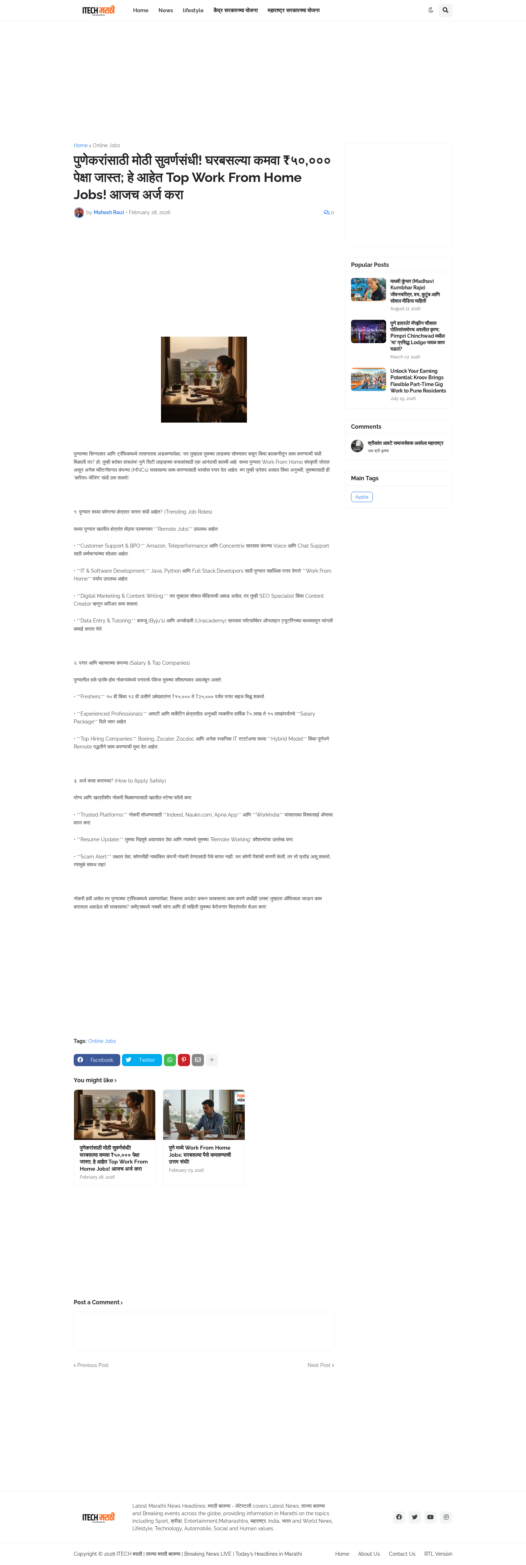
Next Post (319, 1365)
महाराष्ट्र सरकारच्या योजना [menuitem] (294, 10)
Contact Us (402, 1554)
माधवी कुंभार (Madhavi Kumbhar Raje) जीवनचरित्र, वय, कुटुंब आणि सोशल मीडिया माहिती (415, 291)
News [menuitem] (166, 10)
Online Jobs (106, 145)
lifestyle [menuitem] (193, 10)
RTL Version (438, 1554)
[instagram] (446, 1517)
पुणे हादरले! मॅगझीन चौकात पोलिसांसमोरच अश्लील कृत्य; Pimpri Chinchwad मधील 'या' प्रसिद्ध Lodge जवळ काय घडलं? (417, 336)
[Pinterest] (184, 1060)
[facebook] (399, 1517)
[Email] (198, 1060)
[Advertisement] (263, 82)
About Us (369, 1554)
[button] (431, 10)
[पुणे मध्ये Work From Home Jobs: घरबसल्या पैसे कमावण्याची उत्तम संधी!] (203, 1115)
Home (81, 145)
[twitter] (415, 1517)
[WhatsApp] (170, 1060)
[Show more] (212, 1060)
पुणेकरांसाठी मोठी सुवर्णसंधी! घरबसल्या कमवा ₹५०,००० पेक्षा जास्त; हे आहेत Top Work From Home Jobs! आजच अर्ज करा (114, 1158)
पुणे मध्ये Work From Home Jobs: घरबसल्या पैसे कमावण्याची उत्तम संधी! (200, 1155)
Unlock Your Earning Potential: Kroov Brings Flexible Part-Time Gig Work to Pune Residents (418, 381)
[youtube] (430, 1517)
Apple (362, 497)
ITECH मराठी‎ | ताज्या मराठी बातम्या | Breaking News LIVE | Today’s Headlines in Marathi (209, 1554)
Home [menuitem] (140, 10)
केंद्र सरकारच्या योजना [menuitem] (236, 10)
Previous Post (93, 1365)
